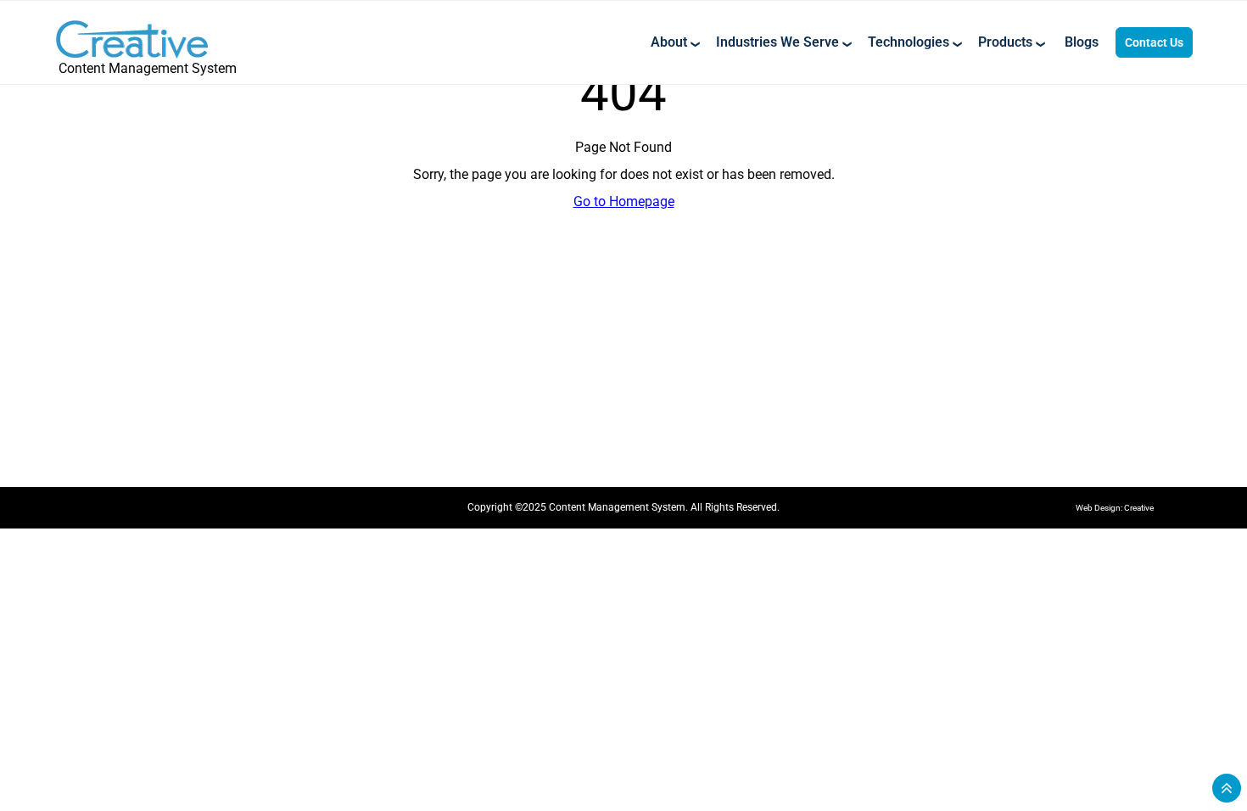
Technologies (908, 42)
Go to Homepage (623, 201)
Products (1005, 42)
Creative (1139, 507)
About (669, 42)
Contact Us (1154, 42)
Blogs (1082, 42)
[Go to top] (1227, 788)
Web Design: (1100, 507)
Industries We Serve (777, 42)
